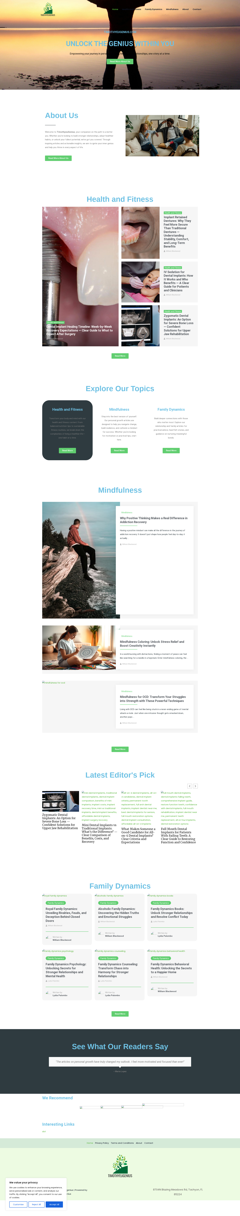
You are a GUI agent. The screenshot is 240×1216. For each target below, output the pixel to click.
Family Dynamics (153, 9)
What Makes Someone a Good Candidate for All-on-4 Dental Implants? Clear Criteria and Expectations (59, 835)
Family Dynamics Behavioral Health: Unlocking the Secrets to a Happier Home (171, 968)
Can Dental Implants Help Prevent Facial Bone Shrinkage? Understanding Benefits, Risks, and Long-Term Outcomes (179, 837)
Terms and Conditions (122, 1142)
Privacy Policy (102, 1142)
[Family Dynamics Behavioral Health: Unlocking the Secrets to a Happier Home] (166, 950)
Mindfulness (172, 9)
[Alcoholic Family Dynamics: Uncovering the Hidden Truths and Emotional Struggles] (109, 895)
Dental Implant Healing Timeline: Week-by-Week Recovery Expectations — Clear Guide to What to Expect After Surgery (79, 330)
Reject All (36, 1204)
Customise (18, 1204)
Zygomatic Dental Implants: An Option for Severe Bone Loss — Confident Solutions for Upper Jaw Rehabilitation (178, 325)
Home (115, 9)
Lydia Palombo (158, 922)
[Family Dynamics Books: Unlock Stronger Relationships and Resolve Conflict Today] (160, 895)
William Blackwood (56, 339)
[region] (36, 1194)
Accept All (54, 1204)
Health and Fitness (131, 9)
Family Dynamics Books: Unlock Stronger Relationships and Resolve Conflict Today (172, 913)
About (185, 9)
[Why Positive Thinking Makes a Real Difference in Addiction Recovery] (81, 559)
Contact (197, 9)
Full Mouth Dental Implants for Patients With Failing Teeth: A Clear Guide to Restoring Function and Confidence (99, 835)
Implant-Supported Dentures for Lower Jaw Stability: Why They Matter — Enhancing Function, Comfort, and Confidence (137, 837)
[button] (195, 786)
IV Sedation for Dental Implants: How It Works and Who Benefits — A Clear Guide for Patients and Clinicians (178, 281)
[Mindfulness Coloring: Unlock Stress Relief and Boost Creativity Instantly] (81, 647)
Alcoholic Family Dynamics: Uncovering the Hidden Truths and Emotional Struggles (118, 913)
